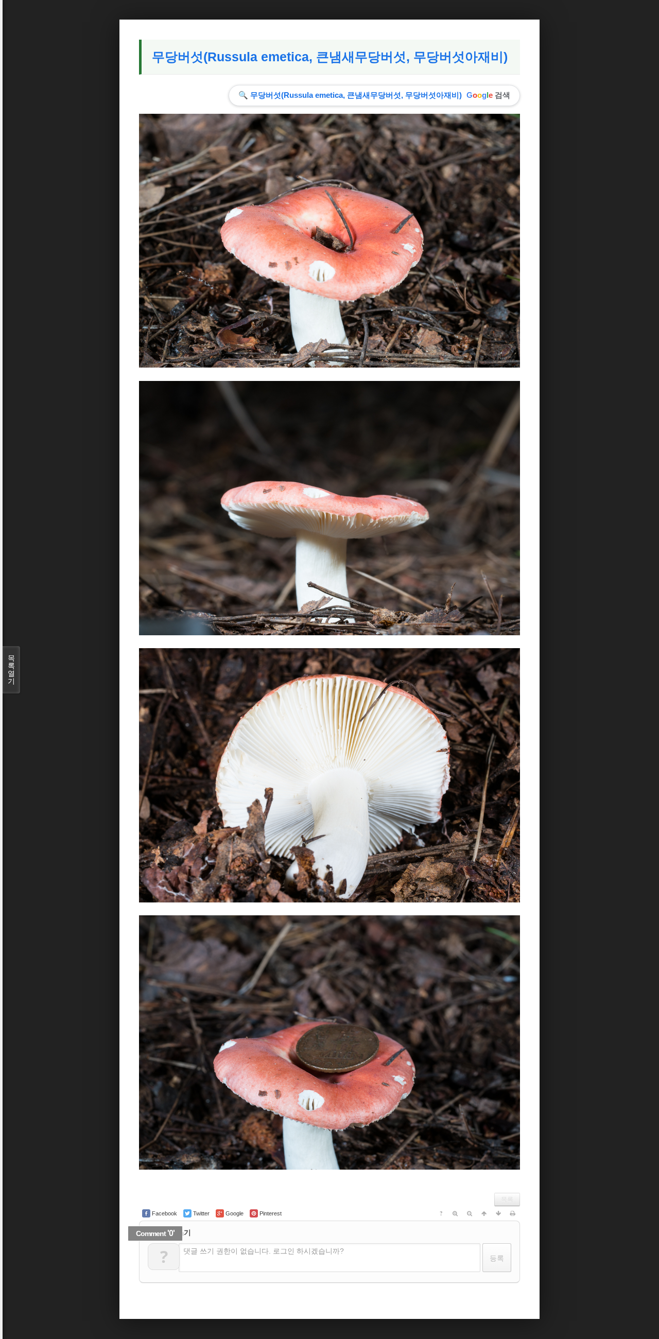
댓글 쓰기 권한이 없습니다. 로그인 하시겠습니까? (263, 1251)
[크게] (455, 1213)
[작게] (469, 1213)
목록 (507, 1199)
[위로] (484, 1213)
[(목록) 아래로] (498, 1213)
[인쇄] (513, 1213)
